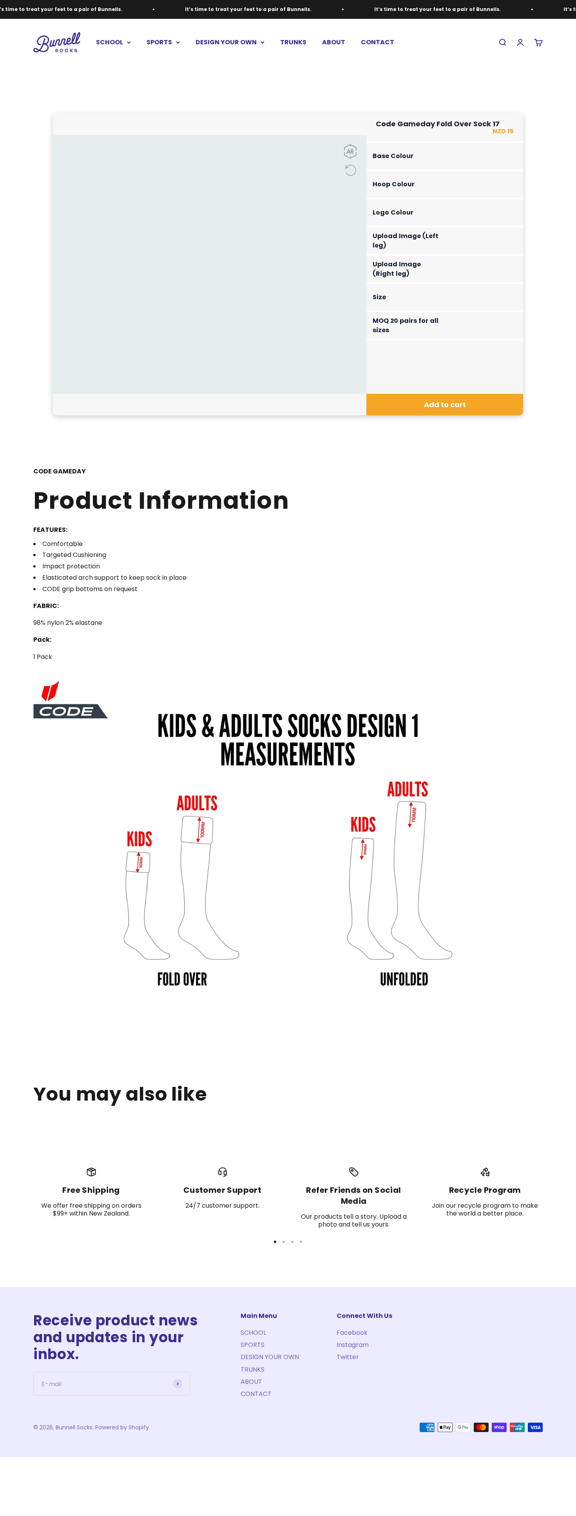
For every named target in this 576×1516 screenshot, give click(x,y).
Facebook (352, 1332)
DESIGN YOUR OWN (226, 42)
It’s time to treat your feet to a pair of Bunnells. (248, 9)
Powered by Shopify (122, 1427)
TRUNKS (293, 42)
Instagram (353, 1345)
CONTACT (377, 42)
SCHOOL (109, 42)
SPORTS (159, 42)
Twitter (348, 1357)
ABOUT (333, 42)
